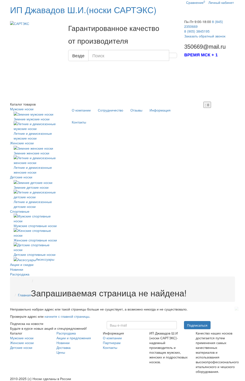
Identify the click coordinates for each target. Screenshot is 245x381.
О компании (81, 110)
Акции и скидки (21, 264)
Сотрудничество (110, 110)
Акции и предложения (73, 337)
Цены (60, 352)
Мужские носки (21, 108)
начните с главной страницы (67, 316)
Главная (24, 295)
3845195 (197, 31)
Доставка (63, 347)
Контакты (79, 122)
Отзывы (136, 110)
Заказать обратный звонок (204, 36)
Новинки (16, 269)
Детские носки (21, 177)
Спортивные (19, 211)
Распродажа (19, 274)
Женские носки (22, 143)
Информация (160, 110)
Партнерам (112, 342)
